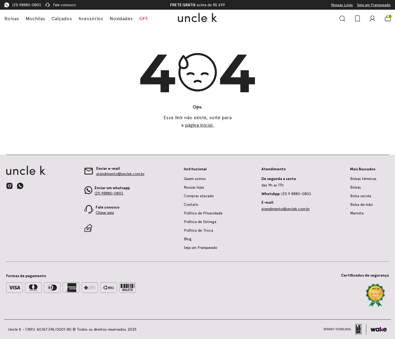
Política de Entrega (200, 222)
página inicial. (199, 125)
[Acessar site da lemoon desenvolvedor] (345, 329)
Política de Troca (198, 230)
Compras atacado (199, 196)
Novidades (121, 18)
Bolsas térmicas (363, 178)
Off (143, 18)
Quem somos (195, 178)
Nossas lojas (194, 187)
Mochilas (35, 18)
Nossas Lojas (342, 5)
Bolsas (11, 18)
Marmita (357, 213)
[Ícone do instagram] (9, 186)
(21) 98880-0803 (26, 5)
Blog (188, 239)
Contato (191, 204)
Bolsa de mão (361, 204)
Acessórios (90, 18)
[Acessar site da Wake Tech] (379, 329)
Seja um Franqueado (374, 5)
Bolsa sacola (360, 196)
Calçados (62, 18)
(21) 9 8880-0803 (286, 194)
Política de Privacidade (203, 213)
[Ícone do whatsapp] (20, 185)
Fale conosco (64, 5)
